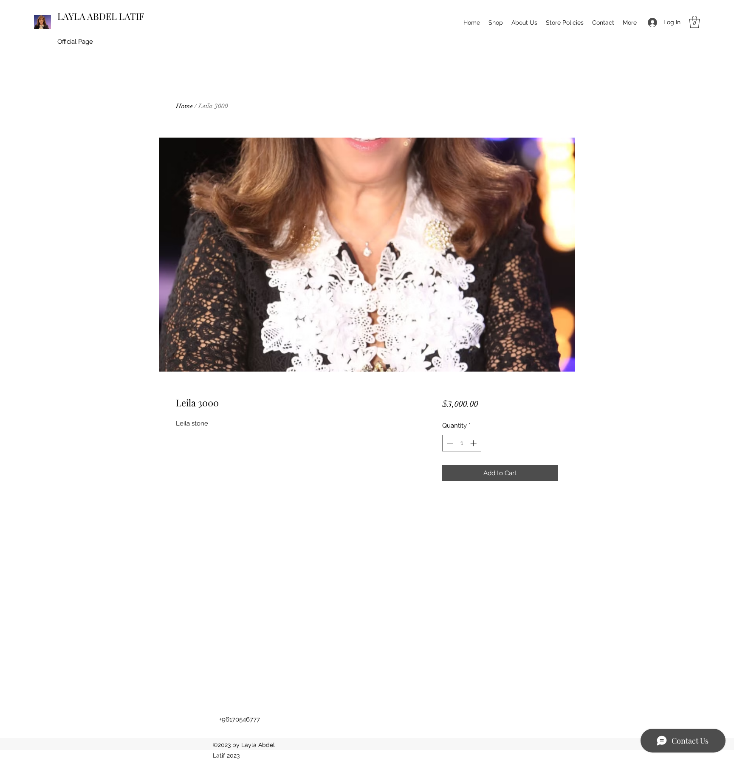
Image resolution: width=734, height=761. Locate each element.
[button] (694, 22)
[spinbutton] (462, 443)
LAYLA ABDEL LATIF (100, 16)
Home (184, 106)
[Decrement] (449, 443)
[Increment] (474, 443)
